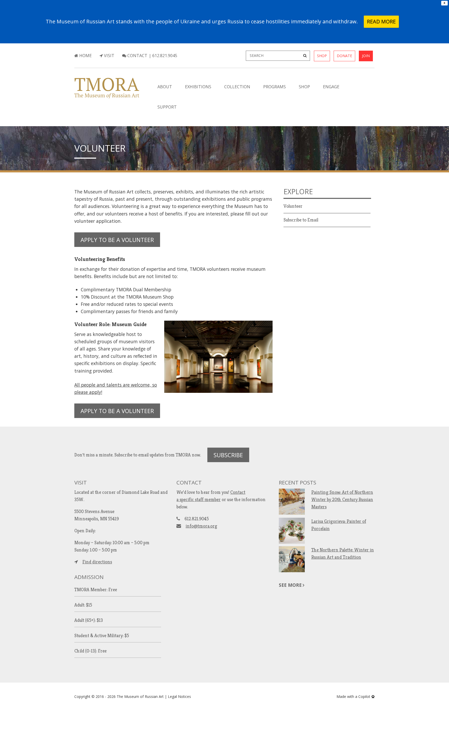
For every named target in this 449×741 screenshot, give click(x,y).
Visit (108, 55)
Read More (381, 21)
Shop (322, 55)
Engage (331, 87)
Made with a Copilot (353, 696)
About (164, 87)
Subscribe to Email (300, 220)
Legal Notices (179, 696)
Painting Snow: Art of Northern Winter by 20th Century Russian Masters (342, 499)
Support (167, 107)
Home (85, 55)
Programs (274, 87)
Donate (344, 55)
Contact (136, 55)
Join (366, 55)
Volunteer (100, 148)
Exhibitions (198, 87)
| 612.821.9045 (163, 55)
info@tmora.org (201, 526)
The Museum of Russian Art (140, 696)
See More (290, 585)
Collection (237, 87)
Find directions (97, 562)
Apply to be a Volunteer (117, 240)
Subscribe (228, 455)
